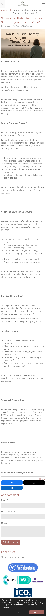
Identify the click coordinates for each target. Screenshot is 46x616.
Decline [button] (20, 612)
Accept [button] (37, 612)
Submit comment (11, 542)
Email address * (8, 511)
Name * (4, 500)
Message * (5, 523)
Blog (11, 10)
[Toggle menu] (43, 4)
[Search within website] (2, 4)
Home (4, 10)
